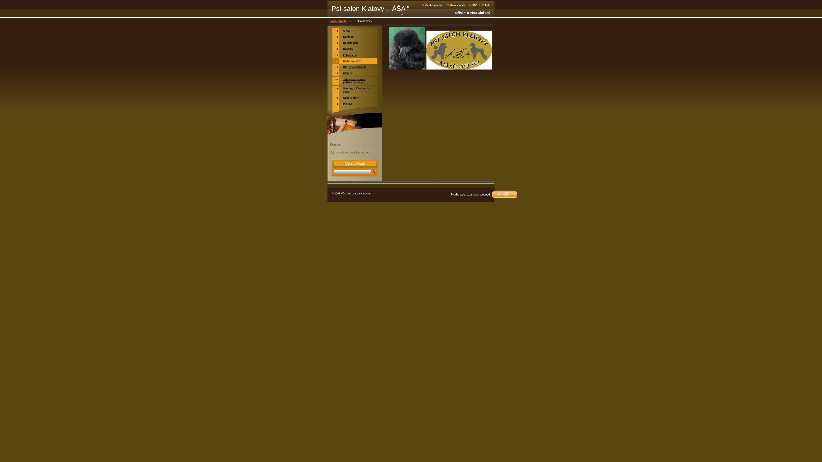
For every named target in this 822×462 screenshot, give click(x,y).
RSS (474, 5)
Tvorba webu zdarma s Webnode (471, 194)
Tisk (487, 5)
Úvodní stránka (433, 5)
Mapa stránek (457, 5)
